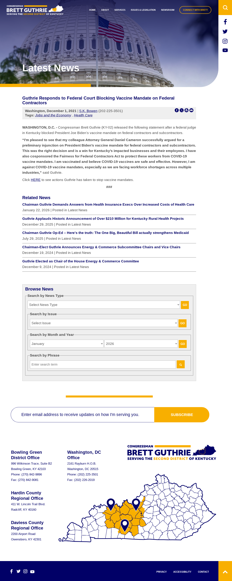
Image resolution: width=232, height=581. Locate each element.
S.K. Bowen (88, 111)
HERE (36, 180)
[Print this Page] (186, 111)
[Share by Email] (191, 111)
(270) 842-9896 (31, 474)
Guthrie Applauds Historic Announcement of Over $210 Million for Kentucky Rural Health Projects (103, 219)
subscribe (182, 415)
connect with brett (195, 10)
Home (92, 10)
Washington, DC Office (84, 455)
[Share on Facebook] (177, 111)
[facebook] (225, 22)
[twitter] (225, 32)
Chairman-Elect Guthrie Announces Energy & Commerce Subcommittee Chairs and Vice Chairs (101, 247)
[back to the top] (225, 571)
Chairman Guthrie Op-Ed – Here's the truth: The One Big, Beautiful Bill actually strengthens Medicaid (105, 233)
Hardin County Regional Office (27, 495)
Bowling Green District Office (26, 455)
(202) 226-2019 (84, 480)
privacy (161, 571)
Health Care (83, 115)
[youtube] (225, 50)
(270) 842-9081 (28, 480)
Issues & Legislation (143, 10)
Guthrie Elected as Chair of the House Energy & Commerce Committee (80, 261)
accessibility (182, 571)
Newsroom (167, 10)
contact (203, 571)
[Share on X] (182, 111)
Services (119, 10)
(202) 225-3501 (88, 474)
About (105, 10)
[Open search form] (225, 7)
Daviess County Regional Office (27, 525)
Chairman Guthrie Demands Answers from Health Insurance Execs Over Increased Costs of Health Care (108, 204)
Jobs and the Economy (53, 115)
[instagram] (225, 42)
